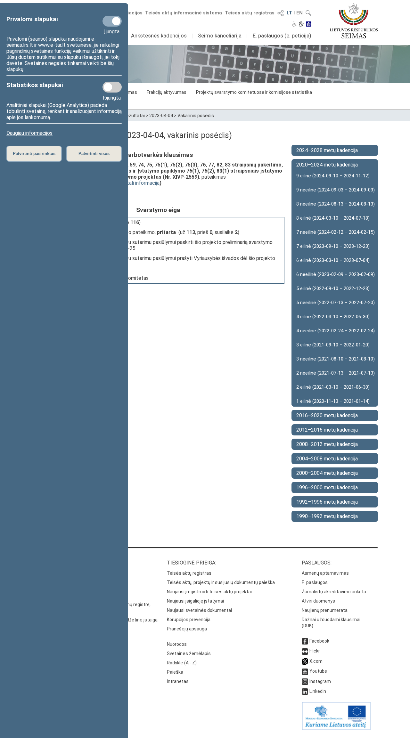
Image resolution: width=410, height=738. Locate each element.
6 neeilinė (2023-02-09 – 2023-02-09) (335, 274)
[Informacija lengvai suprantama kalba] (308, 24)
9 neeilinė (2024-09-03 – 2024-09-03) (335, 190)
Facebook (319, 641)
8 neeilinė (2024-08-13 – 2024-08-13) (335, 204)
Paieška (175, 672)
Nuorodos (177, 644)
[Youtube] (305, 671)
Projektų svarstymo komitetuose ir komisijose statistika (254, 92)
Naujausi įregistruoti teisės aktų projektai (209, 591)
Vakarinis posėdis (195, 115)
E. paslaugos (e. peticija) (282, 35)
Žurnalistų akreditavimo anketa (334, 591)
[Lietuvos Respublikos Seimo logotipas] (354, 20)
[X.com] (305, 661)
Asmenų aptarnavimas (325, 573)
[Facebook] (305, 641)
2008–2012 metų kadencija (327, 444)
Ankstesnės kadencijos (159, 35)
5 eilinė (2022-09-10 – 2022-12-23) (333, 288)
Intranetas (178, 681)
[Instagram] (305, 681)
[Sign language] (301, 24)
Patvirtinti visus (94, 153)
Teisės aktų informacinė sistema (183, 13)
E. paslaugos (315, 582)
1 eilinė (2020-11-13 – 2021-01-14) (333, 401)
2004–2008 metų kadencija (327, 459)
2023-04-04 (161, 115)
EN (299, 13)
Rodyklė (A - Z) (182, 662)
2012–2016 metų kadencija (327, 430)
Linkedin (317, 691)
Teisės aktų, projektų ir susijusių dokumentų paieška (221, 582)
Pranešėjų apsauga (187, 628)
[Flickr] (305, 650)
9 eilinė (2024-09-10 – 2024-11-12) (333, 176)
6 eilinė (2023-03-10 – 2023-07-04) (333, 260)
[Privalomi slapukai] (112, 21)
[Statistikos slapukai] (112, 87)
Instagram (320, 681)
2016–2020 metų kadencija (327, 415)
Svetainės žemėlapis (189, 653)
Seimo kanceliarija (220, 35)
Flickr (314, 650)
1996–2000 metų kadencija (327, 487)
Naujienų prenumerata (325, 610)
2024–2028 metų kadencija (327, 150)
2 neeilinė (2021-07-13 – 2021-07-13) (335, 373)
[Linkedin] (305, 691)
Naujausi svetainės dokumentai (199, 610)
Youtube (318, 671)
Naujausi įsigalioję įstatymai (195, 601)
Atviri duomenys (318, 601)
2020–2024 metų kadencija (327, 165)
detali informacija (140, 183)
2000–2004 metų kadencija (327, 473)
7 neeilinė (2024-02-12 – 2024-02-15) (335, 232)
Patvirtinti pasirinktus (34, 153)
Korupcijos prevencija (188, 619)
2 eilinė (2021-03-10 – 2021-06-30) (333, 387)
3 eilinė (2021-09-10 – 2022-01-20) (333, 345)
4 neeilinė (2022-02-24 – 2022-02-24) (335, 331)
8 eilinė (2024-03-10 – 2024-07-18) (333, 218)
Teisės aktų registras (250, 13)
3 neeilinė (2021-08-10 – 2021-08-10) (335, 359)
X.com (316, 661)
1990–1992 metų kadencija (327, 516)
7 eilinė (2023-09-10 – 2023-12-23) (333, 246)
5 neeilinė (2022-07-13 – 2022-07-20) (335, 302)
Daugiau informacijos (29, 133)
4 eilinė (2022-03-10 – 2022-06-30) (333, 317)
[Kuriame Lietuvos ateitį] (336, 728)
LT (289, 13)
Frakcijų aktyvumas (166, 92)
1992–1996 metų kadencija (327, 502)
